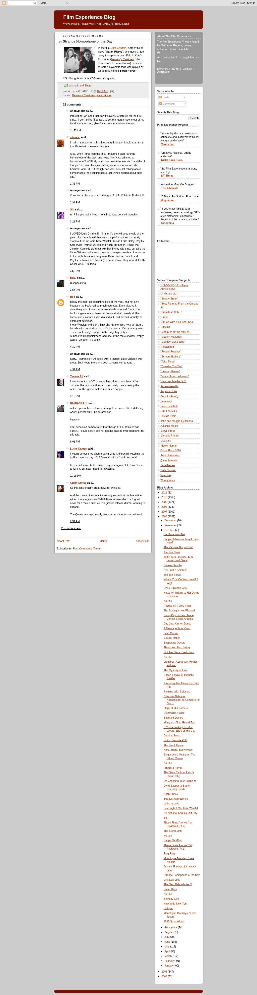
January (169, 965)
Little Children (118, 48)
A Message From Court (177, 628)
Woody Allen (167, 480)
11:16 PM (75, 475)
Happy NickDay (173, 840)
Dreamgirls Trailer (174, 713)
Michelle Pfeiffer (169, 435)
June (167, 941)
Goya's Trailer (172, 638)
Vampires (165, 475)
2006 (164, 516)
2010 (164, 497)
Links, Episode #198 (175, 740)
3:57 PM (75, 289)
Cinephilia (167, 223)
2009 (164, 502)
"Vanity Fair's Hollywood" (174, 376)
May (167, 946)
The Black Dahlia (174, 745)
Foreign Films (168, 416)
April (167, 951)
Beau (73, 277)
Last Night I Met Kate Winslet (181, 808)
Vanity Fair (167, 144)
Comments (168, 104)
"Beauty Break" (169, 298)
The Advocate (169, 188)
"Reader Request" (170, 351)
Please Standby (173, 565)
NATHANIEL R (78, 403)
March (168, 956)
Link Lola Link (172, 879)
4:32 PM (75, 369)
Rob (72, 296)
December (170, 520)
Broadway (166, 401)
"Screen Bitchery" (170, 356)
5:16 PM (75, 396)
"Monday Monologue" (172, 341)
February (169, 960)
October (169, 530)
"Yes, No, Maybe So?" (173, 381)
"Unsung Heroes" (170, 371)
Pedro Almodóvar (170, 455)
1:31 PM (75, 183)
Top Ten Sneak (172, 575)
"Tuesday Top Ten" (171, 366)
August (168, 932)
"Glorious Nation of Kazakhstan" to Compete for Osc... (182, 700)
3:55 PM (75, 271)
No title (168, 601)
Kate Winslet (104, 95)
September (171, 927)
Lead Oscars (171, 633)
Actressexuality (169, 386)
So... (166, 817)
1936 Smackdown (174, 921)
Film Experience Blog (89, 17)
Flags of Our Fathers (176, 708)
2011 (164, 492)
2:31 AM (75, 521)
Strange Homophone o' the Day (87, 41)
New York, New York (175, 903)
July (167, 937)
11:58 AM (75, 130)
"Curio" (164, 317)
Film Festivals (168, 411)
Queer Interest (168, 460)
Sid (72, 209)
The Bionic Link (173, 831)
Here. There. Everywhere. (178, 749)
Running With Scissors (177, 691)
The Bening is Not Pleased (179, 610)
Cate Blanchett (169, 406)
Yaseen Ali (76, 376)
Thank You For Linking (177, 647)
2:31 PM (75, 202)
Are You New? (172, 552)
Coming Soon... (173, 735)
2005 (164, 971)
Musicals (165, 440)
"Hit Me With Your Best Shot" (177, 322)
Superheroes (167, 465)
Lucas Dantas (78, 448)
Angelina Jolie (168, 391)
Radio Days (170, 889)
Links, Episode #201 (175, 588)
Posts (165, 97)
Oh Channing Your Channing (180, 781)
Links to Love (171, 803)
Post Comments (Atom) (87, 548)
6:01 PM (75, 441)
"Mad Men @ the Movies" (175, 332)
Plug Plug (169, 853)
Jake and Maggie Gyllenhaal (176, 421)
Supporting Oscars (174, 642)
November (170, 525)
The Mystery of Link (175, 670)
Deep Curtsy (171, 794)
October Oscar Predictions (179, 652)
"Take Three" (167, 361)
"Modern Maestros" (171, 336)
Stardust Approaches (176, 798)
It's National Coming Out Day (180, 813)
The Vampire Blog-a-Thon (178, 547)
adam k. (75, 137)
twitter (175, 69)
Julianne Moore (169, 425)
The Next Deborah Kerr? (178, 884)
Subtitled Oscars (173, 717)
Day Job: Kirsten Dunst (177, 623)
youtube (187, 69)
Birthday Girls (171, 899)
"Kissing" (165, 327)
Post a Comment (71, 528)
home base (163, 69)
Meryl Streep (167, 430)
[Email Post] (111, 91)
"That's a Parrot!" (174, 768)
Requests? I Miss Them (178, 605)
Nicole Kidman (168, 445)
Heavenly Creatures (122, 59)
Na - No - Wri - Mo (174, 534)
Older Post (142, 541)
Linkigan (168, 908)
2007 (164, 511)
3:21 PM (75, 221)
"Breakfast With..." (171, 312)
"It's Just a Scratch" (175, 570)
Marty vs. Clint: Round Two (179, 722)
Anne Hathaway (169, 396)
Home (103, 541)
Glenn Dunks (78, 482)
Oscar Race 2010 (170, 450)
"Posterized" (167, 346)
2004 (164, 976)
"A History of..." (169, 293)
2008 (164, 507)
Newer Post (63, 541)
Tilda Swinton (168, 470)
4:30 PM (75, 346)
